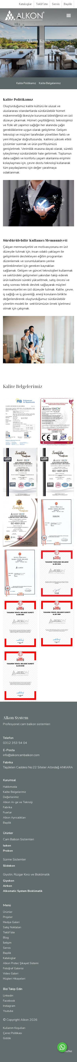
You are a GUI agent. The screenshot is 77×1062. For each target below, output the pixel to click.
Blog (6, 937)
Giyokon (8, 881)
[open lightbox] (20, 421)
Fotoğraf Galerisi (13, 968)
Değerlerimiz (11, 797)
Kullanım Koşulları (14, 1028)
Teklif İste (42, 4)
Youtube (8, 1011)
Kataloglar (25, 4)
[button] (68, 15)
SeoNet (68, 1051)
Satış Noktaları (12, 927)
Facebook (9, 1001)
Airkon (7, 886)
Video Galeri (10, 973)
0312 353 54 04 (15, 743)
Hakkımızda (10, 787)
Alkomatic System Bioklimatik (22, 891)
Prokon (8, 851)
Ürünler (7, 912)
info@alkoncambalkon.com (21, 755)
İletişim (7, 943)
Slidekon (9, 866)
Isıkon (7, 845)
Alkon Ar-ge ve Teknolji (18, 802)
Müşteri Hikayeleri (14, 978)
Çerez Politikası (12, 1033)
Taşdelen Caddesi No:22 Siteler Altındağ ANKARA (38, 767)
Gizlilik (7, 1038)
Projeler (8, 917)
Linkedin (8, 995)
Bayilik (68, 4)
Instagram (9, 1006)
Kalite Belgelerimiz (50, 83)
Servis (56, 4)
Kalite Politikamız (26, 83)
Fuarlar (7, 812)
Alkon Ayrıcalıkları (14, 817)
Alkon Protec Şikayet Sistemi (20, 963)
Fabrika (7, 807)
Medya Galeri (11, 922)
